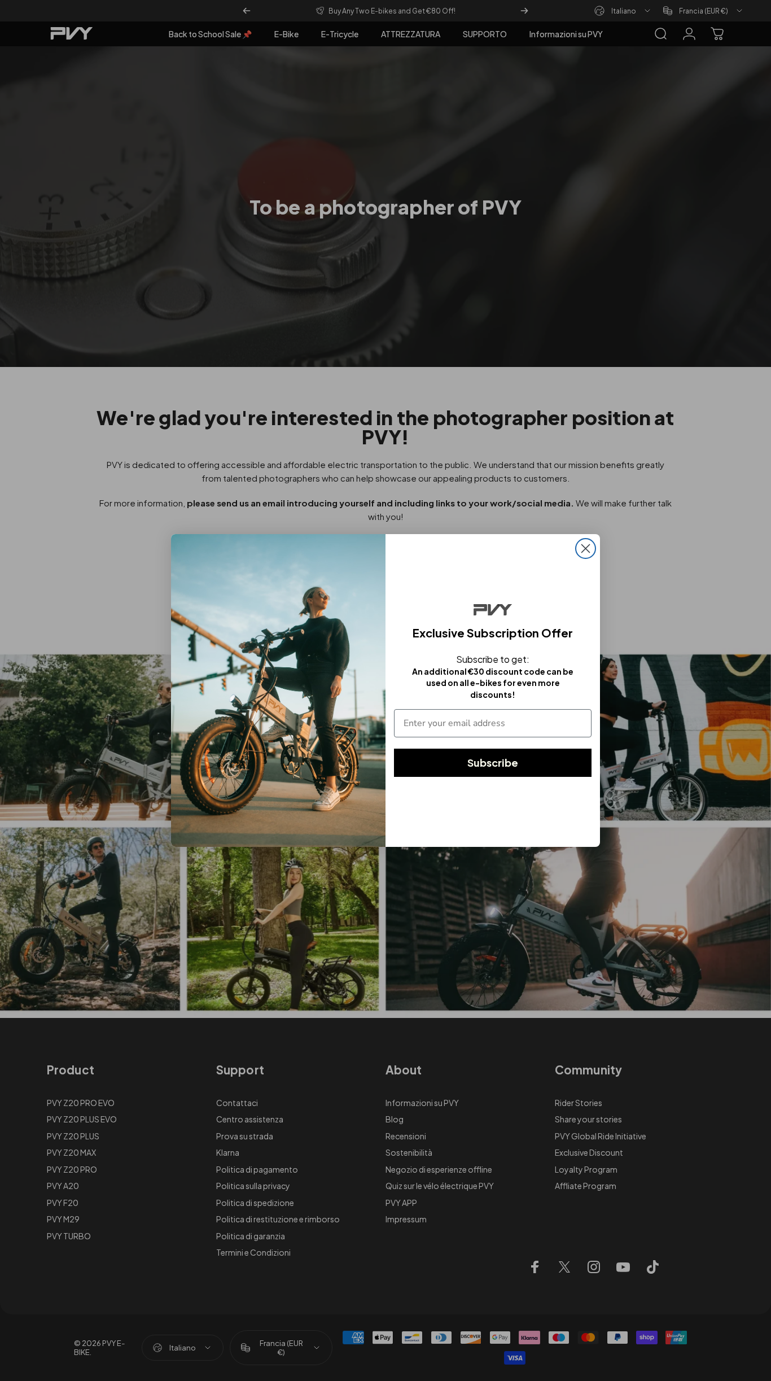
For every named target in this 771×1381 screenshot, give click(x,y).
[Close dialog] (585, 548)
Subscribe (492, 762)
